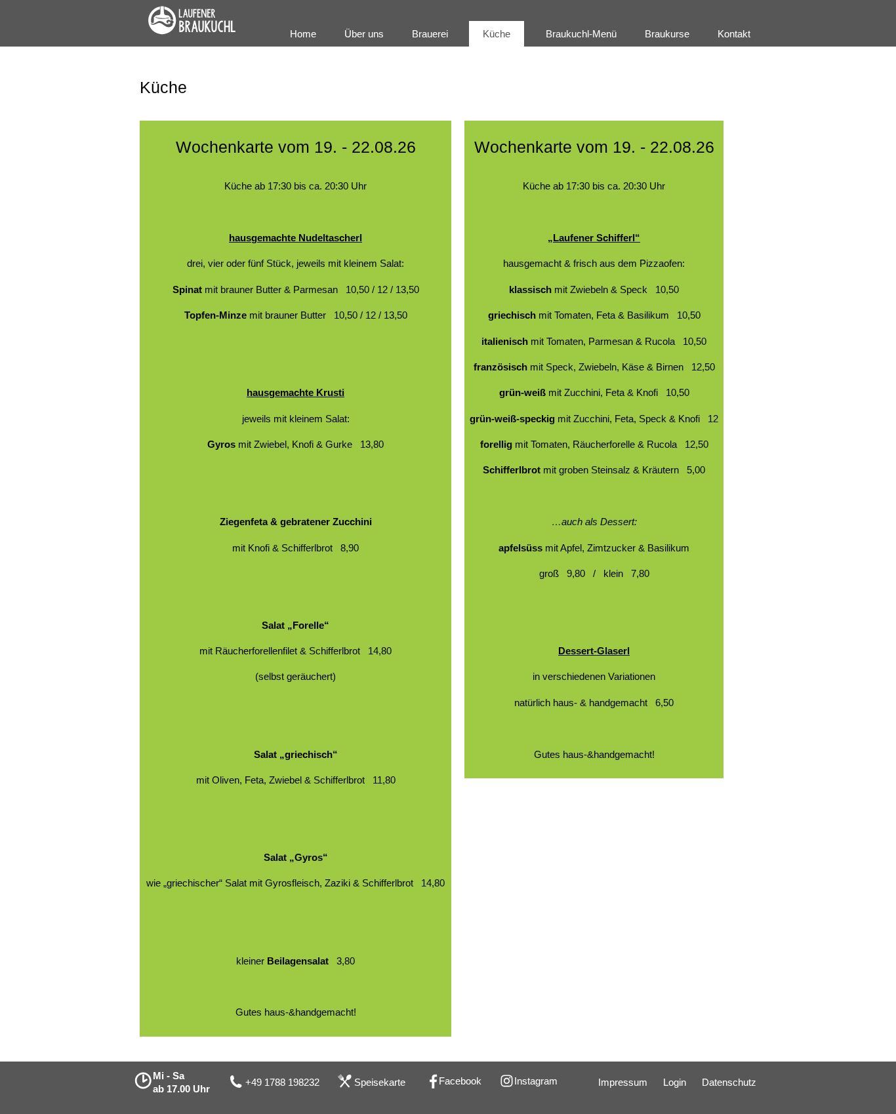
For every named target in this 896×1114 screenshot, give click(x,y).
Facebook (460, 1080)
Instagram (536, 1080)
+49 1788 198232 (282, 1082)
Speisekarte (379, 1082)
